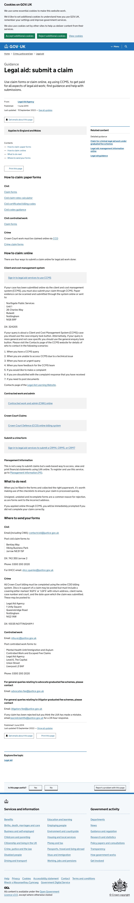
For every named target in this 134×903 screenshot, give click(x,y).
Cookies (26, 878)
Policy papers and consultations (108, 843)
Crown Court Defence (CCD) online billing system (34, 425)
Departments (98, 819)
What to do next (14, 154)
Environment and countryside (63, 831)
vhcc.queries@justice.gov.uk (37, 570)
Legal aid (40, 53)
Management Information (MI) (26, 472)
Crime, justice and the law (18, 848)
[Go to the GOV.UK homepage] (14, 46)
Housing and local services (61, 837)
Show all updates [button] (45, 728)
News (94, 825)
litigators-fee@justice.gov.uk (26, 708)
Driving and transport (15, 860)
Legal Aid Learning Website (41, 384)
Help (6, 878)
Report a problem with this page (110, 787)
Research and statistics (103, 837)
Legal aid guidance (99, 156)
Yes (38, 787)
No (54, 787)
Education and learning (59, 819)
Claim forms (10, 192)
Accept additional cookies (20, 35)
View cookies (76, 36)
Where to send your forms (18, 158)
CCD (55, 238)
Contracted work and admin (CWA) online (30, 403)
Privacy (16, 878)
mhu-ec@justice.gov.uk (23, 638)
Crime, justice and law (23, 53)
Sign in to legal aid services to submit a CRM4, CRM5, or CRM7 (41, 447)
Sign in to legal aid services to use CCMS (29, 277)
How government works (103, 854)
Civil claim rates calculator (18, 197)
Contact (65, 878)
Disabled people (13, 854)
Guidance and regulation (104, 831)
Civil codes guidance (15, 209)
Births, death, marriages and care (22, 825)
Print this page (15, 168)
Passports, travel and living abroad (65, 848)
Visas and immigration (59, 854)
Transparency (98, 848)
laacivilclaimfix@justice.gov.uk (26, 717)
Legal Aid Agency (26, 101)
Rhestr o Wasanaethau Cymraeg (21, 882)
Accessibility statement (46, 878)
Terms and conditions (83, 878)
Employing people (56, 825)
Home (7, 53)
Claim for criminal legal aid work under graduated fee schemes (109, 142)
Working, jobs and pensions (61, 860)
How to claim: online (16, 150)
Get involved (97, 860)
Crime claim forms (14, 244)
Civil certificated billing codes (20, 203)
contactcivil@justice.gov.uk (44, 532)
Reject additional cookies (52, 35)
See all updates (45, 110)
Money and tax (55, 843)
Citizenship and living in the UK (20, 843)
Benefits (8, 819)
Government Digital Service (55, 882)
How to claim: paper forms (19, 147)
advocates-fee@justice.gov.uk (27, 691)
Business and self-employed (19, 831)
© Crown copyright (119, 894)
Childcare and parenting (17, 837)
